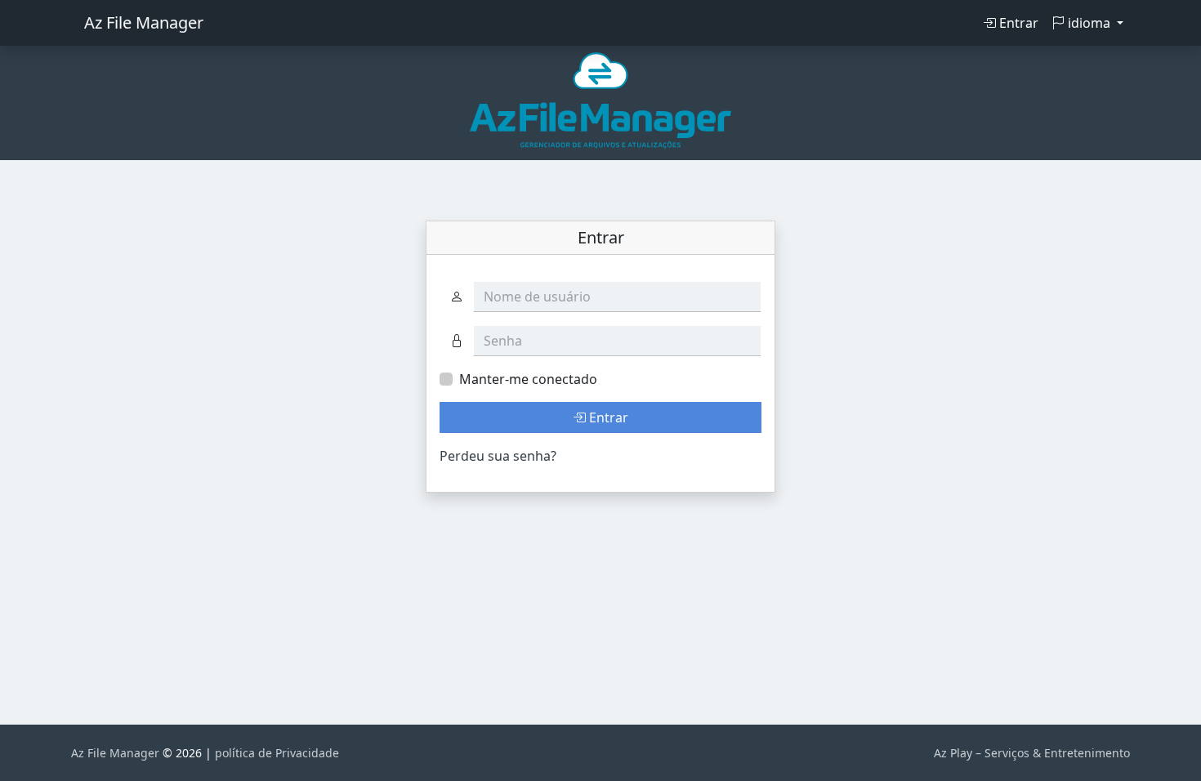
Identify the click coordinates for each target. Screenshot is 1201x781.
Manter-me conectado (528, 379)
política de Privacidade (277, 753)
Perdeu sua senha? (498, 456)
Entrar (1017, 23)
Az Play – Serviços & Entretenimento (1032, 753)
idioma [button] (1089, 23)
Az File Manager (143, 22)
